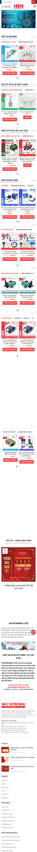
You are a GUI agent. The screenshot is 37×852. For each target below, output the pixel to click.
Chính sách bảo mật (7, 844)
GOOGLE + (15, 689)
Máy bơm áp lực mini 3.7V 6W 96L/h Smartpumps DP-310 (27, 65)
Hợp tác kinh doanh (7, 827)
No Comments (22, 752)
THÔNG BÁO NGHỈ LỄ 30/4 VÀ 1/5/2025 (22, 757)
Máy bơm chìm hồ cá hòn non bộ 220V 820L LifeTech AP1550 (9, 209)
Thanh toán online (7, 851)
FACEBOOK (7, 689)
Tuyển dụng (5, 798)
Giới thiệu (4, 780)
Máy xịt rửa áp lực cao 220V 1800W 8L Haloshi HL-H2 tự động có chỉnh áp (27, 159)
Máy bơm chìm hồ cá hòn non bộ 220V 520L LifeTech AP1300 (27, 209)
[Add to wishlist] (15, 48)
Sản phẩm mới (5, 810)
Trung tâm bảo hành (7, 821)
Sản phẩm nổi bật (6, 814)
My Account (5, 787)
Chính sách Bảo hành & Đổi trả (10, 840)
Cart (2, 791)
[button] (10, 73)
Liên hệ (3, 784)
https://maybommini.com (17, 730)
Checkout (4, 794)
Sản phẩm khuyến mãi (8, 817)
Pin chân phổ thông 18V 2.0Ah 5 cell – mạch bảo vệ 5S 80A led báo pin (27, 341)
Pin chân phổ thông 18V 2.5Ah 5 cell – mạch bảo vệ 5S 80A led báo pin (9, 341)
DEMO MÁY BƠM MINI (26, 689)
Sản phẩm (4, 807)
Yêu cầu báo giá (6, 824)
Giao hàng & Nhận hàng (8, 847)
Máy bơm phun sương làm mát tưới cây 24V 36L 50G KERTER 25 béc (26, 454)
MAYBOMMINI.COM (9, 663)
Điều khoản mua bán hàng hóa (10, 837)
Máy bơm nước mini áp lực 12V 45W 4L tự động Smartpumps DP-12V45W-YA (10, 65)
